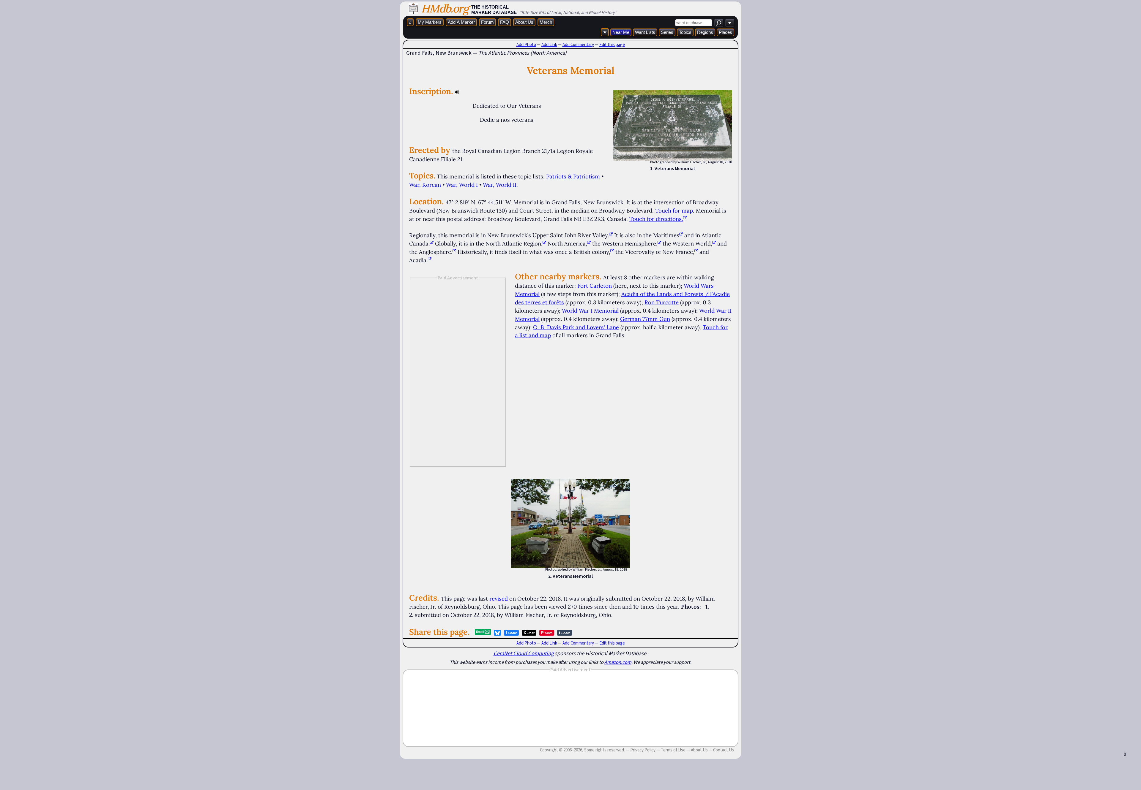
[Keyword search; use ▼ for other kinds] (718, 23)
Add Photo (526, 45)
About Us (524, 22)
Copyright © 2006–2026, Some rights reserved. (582, 750)
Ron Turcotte (661, 302)
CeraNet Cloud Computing (524, 653)
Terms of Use (673, 750)
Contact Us (723, 750)
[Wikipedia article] (611, 235)
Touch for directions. (656, 218)
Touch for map (674, 210)
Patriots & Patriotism (573, 176)
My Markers (430, 22)
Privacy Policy (642, 750)
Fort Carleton (594, 285)
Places (725, 32)
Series (667, 32)
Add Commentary (578, 45)
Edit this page (612, 45)
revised (498, 598)
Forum (487, 22)
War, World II (499, 184)
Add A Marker (461, 22)
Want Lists (645, 32)
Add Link (549, 45)
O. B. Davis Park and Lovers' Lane (576, 327)
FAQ (504, 22)
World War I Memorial (590, 310)
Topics (685, 32)
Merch (546, 22)
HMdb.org (444, 8)
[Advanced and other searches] (729, 23)
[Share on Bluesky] (497, 633)
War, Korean (425, 184)
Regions (705, 32)
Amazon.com (617, 662)
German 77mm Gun (645, 318)
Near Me (620, 32)
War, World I (462, 184)
